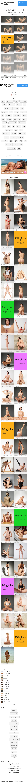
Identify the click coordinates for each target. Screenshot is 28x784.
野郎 (24, 126)
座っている (22, 123)
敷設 (9, 126)
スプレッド (8, 108)
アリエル (15, 94)
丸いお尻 (9, 119)
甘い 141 (14, 749)
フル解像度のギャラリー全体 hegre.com (14, 13)
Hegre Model (14, 772)
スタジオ (15, 108)
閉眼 (16, 141)
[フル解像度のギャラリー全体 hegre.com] (20, 57)
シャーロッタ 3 (7, 680)
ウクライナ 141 (14, 723)
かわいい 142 (14, 714)
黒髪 (14, 144)
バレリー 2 (6, 700)
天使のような (9, 130)
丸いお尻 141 (14, 736)
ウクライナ (23, 101)
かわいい (4, 112)
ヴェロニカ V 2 (7, 702)
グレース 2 (6, 691)
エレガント (6, 134)
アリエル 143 (6, 671)
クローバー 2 (6, 684)
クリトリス (8, 115)
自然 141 (14, 752)
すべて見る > (14, 704)
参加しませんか (22, 3)
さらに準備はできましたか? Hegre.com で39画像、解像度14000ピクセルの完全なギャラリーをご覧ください (14, 77)
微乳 (3, 101)
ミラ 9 (5, 678)
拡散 (3, 119)
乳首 (16, 101)
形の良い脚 (17, 119)
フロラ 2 (5, 689)
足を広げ (8, 144)
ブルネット (10, 101)
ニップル (4, 141)
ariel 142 (14, 710)
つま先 (6, 137)
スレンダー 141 (14, 733)
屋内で (24, 115)
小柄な (4, 105)
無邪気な (14, 134)
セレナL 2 (5, 697)
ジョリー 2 (6, 693)
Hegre (9, 3)
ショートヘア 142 (14, 717)
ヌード (16, 112)
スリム (24, 119)
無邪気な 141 (14, 745)
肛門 (11, 112)
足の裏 (20, 144)
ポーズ (5, 123)
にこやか (13, 137)
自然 (22, 108)
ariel (19, 148)
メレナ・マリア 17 (8, 673)
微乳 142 (14, 720)
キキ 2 (5, 695)
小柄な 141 (14, 742)
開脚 (11, 141)
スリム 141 (14, 730)
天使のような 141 (14, 739)
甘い (4, 126)
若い (21, 130)
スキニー (11, 105)
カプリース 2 (6, 682)
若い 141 (14, 755)
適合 (16, 130)
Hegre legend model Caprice (14, 768)
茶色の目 (20, 137)
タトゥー (23, 112)
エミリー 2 (6, 686)
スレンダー (17, 115)
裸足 (21, 141)
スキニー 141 (14, 726)
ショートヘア (12, 123)
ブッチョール (11, 148)
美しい (18, 126)
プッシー (19, 105)
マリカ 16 (5, 676)
